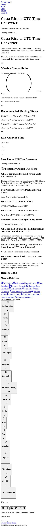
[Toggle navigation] (11, 2)
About (3, 11)
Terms (14, 523)
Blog (3, 9)
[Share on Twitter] (3, 508)
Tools (3, 7)
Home (3, 4)
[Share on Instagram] (20, 508)
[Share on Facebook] (7, 508)
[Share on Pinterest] (16, 508)
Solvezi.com (5, 2)
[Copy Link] (24, 508)
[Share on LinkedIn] (11, 508)
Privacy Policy (6, 523)
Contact (4, 13)
